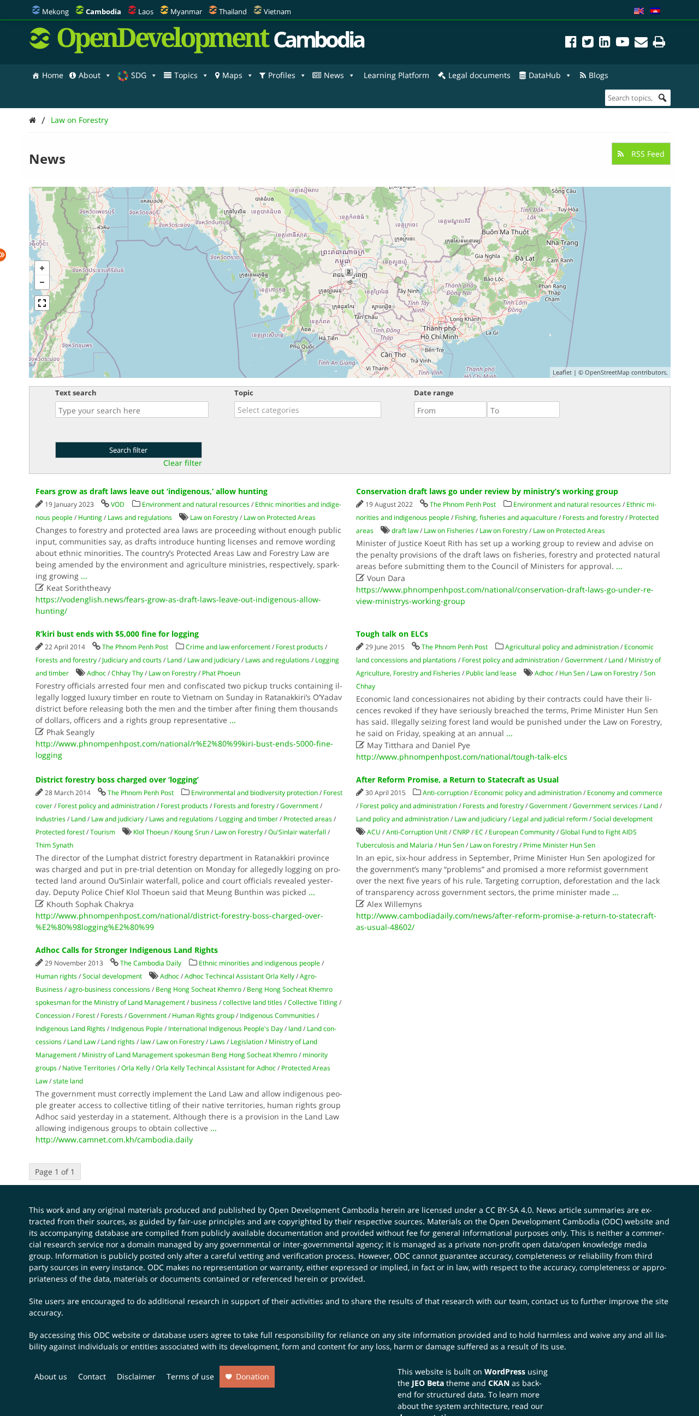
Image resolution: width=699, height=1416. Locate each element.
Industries (50, 818)
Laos (145, 11)
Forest (85, 1015)
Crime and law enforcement (228, 646)
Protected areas (307, 818)
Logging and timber (248, 818)
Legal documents (479, 75)
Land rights (118, 1041)
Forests (111, 1015)
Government (584, 660)
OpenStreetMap (607, 372)
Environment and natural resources (196, 504)
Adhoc (96, 673)
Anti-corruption (446, 792)
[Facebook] (571, 43)
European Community (522, 832)
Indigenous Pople (137, 1028)
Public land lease (491, 673)
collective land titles (252, 1002)
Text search (76, 393)
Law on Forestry (79, 120)
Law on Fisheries (449, 530)
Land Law (81, 1041)
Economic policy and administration (528, 792)
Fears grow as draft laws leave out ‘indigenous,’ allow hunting (151, 491)
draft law (405, 530)
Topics (186, 75)
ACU (374, 832)
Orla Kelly (135, 1068)
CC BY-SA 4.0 (508, 1210)
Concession (52, 1015)
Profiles (281, 75)
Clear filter (182, 463)
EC (479, 832)
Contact (92, 1376)
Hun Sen (572, 673)
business (204, 1002)
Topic (243, 393)
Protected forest (60, 832)
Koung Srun (191, 832)
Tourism (102, 832)
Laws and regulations (140, 517)
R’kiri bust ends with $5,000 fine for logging (117, 634)
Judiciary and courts (132, 660)
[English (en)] (639, 11)
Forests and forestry (593, 517)
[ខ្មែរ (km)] (655, 11)
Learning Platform (396, 75)
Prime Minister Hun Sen (559, 845)
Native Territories (89, 1068)
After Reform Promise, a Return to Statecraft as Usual (457, 779)
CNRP (461, 832)
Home (52, 75)
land (294, 1028)
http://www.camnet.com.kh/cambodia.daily (114, 1139)
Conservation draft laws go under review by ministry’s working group (487, 491)
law (145, 1041)
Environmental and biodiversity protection (254, 792)
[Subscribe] (641, 43)
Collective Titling (312, 1002)
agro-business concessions (109, 989)
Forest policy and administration (510, 660)
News (334, 75)
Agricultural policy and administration (562, 646)
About (89, 75)
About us (50, 1376)
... (84, 576)
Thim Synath (54, 845)
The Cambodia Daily (150, 963)
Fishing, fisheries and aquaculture (506, 517)
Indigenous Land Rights (70, 1028)
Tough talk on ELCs (392, 634)
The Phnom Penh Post (463, 504)
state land (68, 1081)
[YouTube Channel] (622, 43)
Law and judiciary (213, 660)
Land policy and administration (402, 818)
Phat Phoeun (221, 673)
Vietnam (277, 11)
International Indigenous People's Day (225, 1028)
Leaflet (562, 372)
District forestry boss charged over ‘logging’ (117, 779)
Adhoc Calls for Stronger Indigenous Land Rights (126, 950)
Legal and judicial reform (550, 818)
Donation (252, 1376)
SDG (138, 75)
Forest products (299, 646)
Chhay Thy (127, 673)
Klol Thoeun (151, 832)
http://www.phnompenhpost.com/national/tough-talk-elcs (461, 756)
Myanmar (186, 11)
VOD (118, 504)
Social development (623, 818)
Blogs (598, 75)
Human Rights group (203, 1015)
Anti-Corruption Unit (416, 832)
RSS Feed (647, 154)
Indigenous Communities (277, 1015)
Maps (232, 75)
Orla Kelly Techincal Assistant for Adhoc (216, 1068)
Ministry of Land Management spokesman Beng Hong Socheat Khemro (189, 1054)
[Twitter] (588, 43)
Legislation (246, 1041)
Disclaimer (136, 1376)
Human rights (56, 976)
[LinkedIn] (605, 43)
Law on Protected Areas (280, 517)
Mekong (55, 11)
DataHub (545, 75)
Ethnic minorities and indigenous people (259, 963)
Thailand (233, 11)
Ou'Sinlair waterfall (297, 832)
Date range (434, 393)
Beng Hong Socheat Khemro (198, 989)
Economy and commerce (624, 792)
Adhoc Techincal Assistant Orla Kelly (239, 976)
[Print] (659, 43)
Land (174, 660)
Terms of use (190, 1376)
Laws (217, 1041)
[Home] (32, 120)
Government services (605, 805)
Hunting (90, 517)
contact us (550, 1301)
